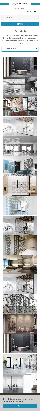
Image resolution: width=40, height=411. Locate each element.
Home (29, 11)
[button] (25, 401)
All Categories (10, 49)
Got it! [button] (20, 406)
